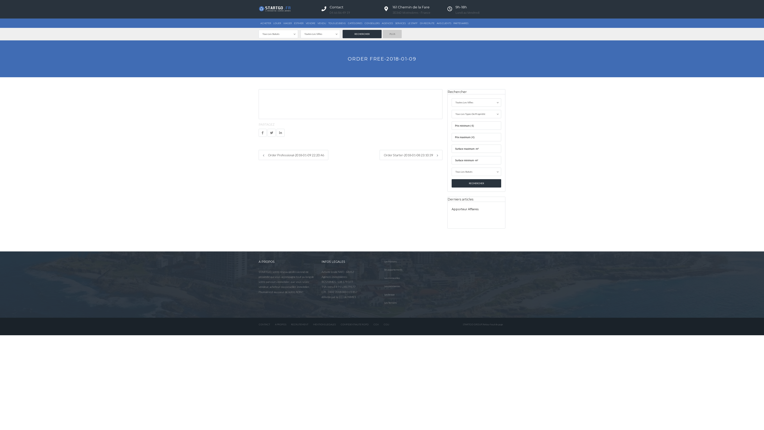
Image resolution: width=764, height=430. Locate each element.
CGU (386, 324)
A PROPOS (280, 324)
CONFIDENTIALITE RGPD (355, 324)
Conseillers (372, 23)
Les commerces (392, 286)
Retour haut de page (493, 324)
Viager (287, 23)
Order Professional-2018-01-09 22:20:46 (295, 155)
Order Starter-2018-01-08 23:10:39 (409, 155)
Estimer (299, 23)
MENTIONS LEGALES (324, 324)
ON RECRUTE (427, 23)
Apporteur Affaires (465, 209)
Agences (387, 23)
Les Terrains (390, 302)
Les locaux (389, 294)
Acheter (265, 23)
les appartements (393, 269)
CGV (376, 324)
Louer (277, 23)
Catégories (355, 23)
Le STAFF (413, 23)
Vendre (310, 23)
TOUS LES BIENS (337, 23)
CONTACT (264, 324)
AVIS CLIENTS (444, 23)
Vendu (322, 23)
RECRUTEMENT (299, 324)
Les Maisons (390, 261)
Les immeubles (392, 278)
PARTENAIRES (460, 23)
